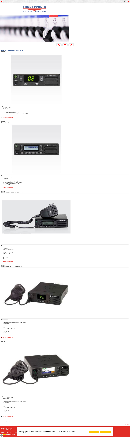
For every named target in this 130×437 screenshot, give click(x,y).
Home (2, 2)
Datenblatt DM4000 (8, 337)
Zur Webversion (15, 432)
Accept (105, 432)
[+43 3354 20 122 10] (59, 45)
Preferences (82, 432)
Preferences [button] (28, 432)
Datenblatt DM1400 (8, 117)
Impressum (3, 432)
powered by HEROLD (10, 434)
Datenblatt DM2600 (8, 261)
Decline (94, 432)
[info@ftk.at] (65, 45)
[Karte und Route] (71, 45)
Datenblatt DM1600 (8, 187)
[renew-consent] (1, 435)
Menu (125, 1)
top (125, 424)
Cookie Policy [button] (55, 431)
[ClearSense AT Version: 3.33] (3, 434)
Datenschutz (8, 432)
